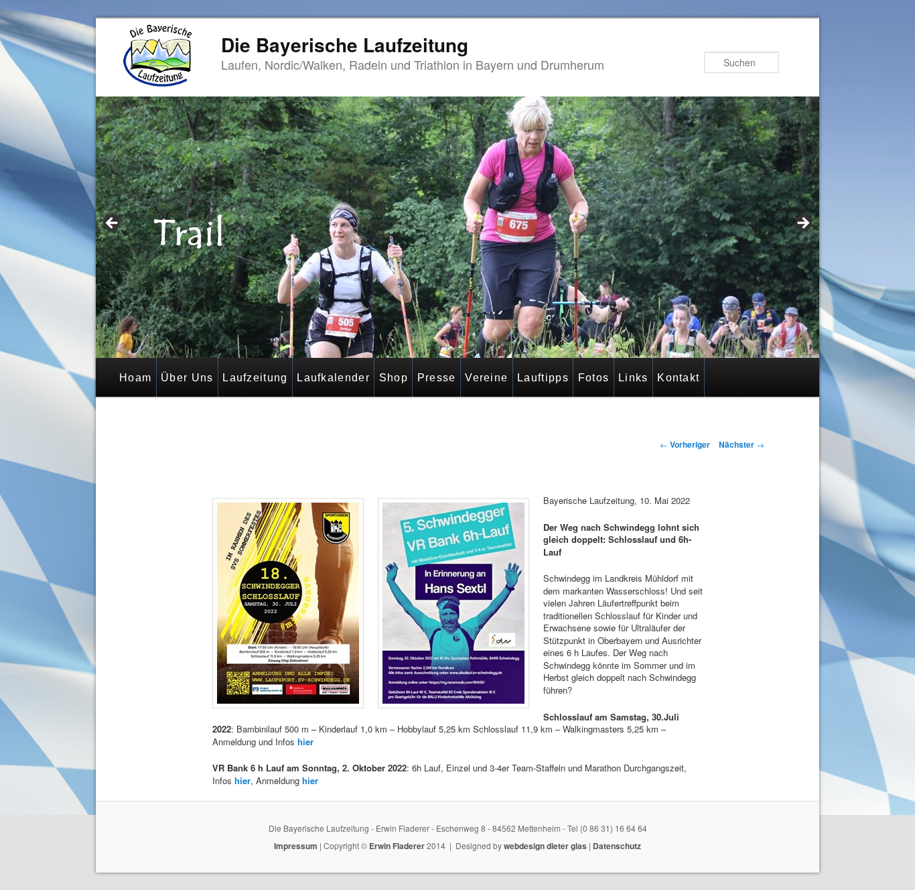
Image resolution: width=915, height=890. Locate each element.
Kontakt (678, 377)
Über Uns (187, 377)
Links (633, 377)
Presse (436, 377)
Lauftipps (543, 377)
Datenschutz (617, 846)
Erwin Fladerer (397, 846)
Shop (393, 377)
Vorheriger (685, 444)
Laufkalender (333, 377)
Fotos (594, 377)
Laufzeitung (254, 377)
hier (305, 741)
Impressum (296, 846)
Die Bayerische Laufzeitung (344, 44)
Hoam (135, 377)
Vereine (486, 377)
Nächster (741, 444)
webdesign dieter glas (545, 846)
